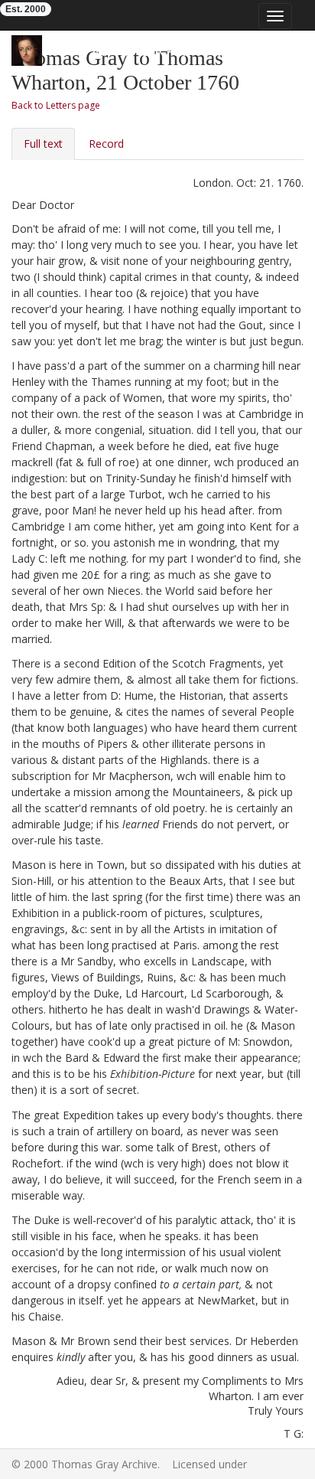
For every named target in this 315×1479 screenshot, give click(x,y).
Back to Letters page (55, 105)
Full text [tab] (43, 143)
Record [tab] (106, 143)
